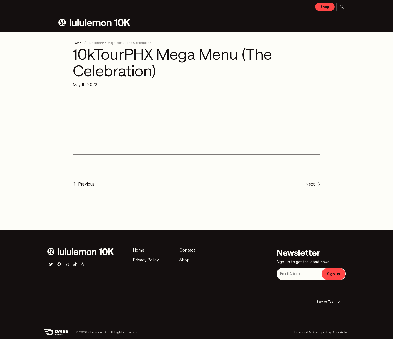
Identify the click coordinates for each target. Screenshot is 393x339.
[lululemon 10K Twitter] (51, 264)
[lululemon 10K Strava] (83, 264)
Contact (187, 250)
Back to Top (324, 302)
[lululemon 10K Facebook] (59, 264)
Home (138, 250)
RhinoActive (340, 332)
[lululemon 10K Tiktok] (75, 264)
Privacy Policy (146, 260)
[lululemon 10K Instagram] (67, 264)
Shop (325, 7)
